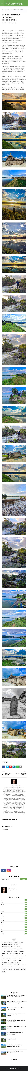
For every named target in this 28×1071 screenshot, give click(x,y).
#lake (20, 960)
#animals (9, 953)
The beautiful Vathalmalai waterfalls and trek (16, 1027)
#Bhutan (10, 942)
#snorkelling (17, 967)
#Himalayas (4, 944)
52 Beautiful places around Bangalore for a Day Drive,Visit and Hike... (16, 996)
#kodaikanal (14, 960)
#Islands (10, 944)
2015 (14, 924)
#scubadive (4, 967)
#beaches (21, 953)
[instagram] (9, 870)
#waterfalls (8, 9)
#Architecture (4, 942)
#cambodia (9, 955)
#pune (19, 964)
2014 (14, 927)
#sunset (10, 969)
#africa (15, 951)
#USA (21, 949)
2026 (14, 900)
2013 (14, 929)
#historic (8, 960)
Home (3, 9)
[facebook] (3, 870)
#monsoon (17, 962)
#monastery (10, 962)
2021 (14, 911)
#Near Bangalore (5, 946)
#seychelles (10, 967)
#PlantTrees (13, 946)
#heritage (21, 958)
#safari (23, 964)
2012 (14, 931)
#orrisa (14, 964)
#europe (23, 955)
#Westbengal (10, 951)
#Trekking (16, 949)
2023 (14, 906)
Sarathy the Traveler (17, 1068)
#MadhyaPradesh (17, 944)
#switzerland (16, 969)
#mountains (4, 964)
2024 (14, 904)
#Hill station (21, 942)
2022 (14, 909)
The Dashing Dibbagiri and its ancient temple (16, 1014)
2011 (14, 933)
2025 (14, 902)
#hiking (3, 960)
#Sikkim (18, 946)
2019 (14, 915)
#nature (10, 964)
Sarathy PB (5, 22)
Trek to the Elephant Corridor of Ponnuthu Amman (15, 1052)
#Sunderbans (4, 949)
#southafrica (4, 969)
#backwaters (15, 953)
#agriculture (21, 951)
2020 (14, 913)
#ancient (3, 953)
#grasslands (8, 958)
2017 (14, 920)
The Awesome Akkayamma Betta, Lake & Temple (15, 1008)
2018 (14, 918)
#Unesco (4, 951)
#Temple (11, 949)
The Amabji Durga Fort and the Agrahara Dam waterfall (15, 1045)
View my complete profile (12, 889)
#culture (14, 955)
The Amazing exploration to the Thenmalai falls (15, 1033)
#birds (3, 955)
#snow (22, 967)
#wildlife (3, 971)
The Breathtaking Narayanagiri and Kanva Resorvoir (16, 1020)
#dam (19, 955)
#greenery (15, 958)
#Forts (15, 942)
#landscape (4, 962)
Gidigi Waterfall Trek (12, 1039)
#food (3, 958)
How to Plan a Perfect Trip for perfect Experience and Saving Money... (16, 1002)
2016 (14, 922)
